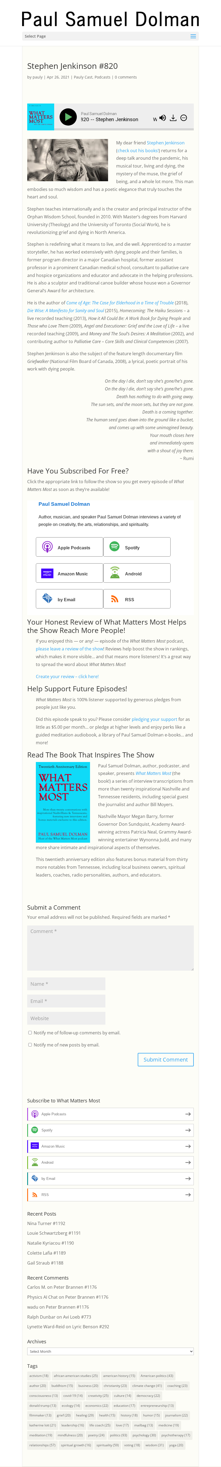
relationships (42, 1445)
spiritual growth (76, 1445)
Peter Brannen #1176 (75, 1287)
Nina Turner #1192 (46, 1223)
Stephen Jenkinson (166, 143)
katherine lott (42, 1425)
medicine (168, 1425)
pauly (38, 77)
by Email (66, 600)
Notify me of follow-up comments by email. (77, 1033)
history (129, 1415)
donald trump (42, 1405)
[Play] (69, 117)
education (124, 1405)
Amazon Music (73, 574)
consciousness (43, 1395)
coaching (177, 1385)
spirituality (107, 1445)
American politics (157, 1375)
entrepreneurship (157, 1405)
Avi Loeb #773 (77, 1317)
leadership (72, 1425)
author (37, 1385)
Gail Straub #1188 (45, 1263)
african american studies (76, 1375)
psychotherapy (175, 1435)
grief (64, 1415)
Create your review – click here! (67, 676)
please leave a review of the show (69, 649)
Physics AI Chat (42, 1297)
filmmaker (40, 1415)
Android (133, 574)
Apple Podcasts (74, 548)
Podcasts (102, 77)
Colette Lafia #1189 (46, 1253)
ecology (71, 1405)
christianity (115, 1385)
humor (151, 1415)
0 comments (126, 77)
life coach (99, 1425)
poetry (96, 1435)
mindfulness (70, 1435)
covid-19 (73, 1395)
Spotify (132, 548)
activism (39, 1375)
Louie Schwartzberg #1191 (54, 1233)
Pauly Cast (83, 77)
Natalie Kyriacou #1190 (50, 1243)
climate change (147, 1385)
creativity (98, 1395)
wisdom (155, 1445)
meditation (40, 1435)
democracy (148, 1395)
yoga (176, 1445)
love (122, 1425)
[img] (183, 118)
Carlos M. (36, 1287)
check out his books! (138, 151)
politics (118, 1435)
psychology (144, 1435)
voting (132, 1445)
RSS (129, 600)
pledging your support (154, 719)
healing (85, 1415)
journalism (176, 1415)
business (88, 1385)
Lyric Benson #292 (90, 1327)
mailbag (143, 1425)
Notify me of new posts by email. (66, 1045)
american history (119, 1375)
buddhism (62, 1385)
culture (122, 1395)
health (107, 1415)
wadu (32, 1307)
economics (96, 1405)
